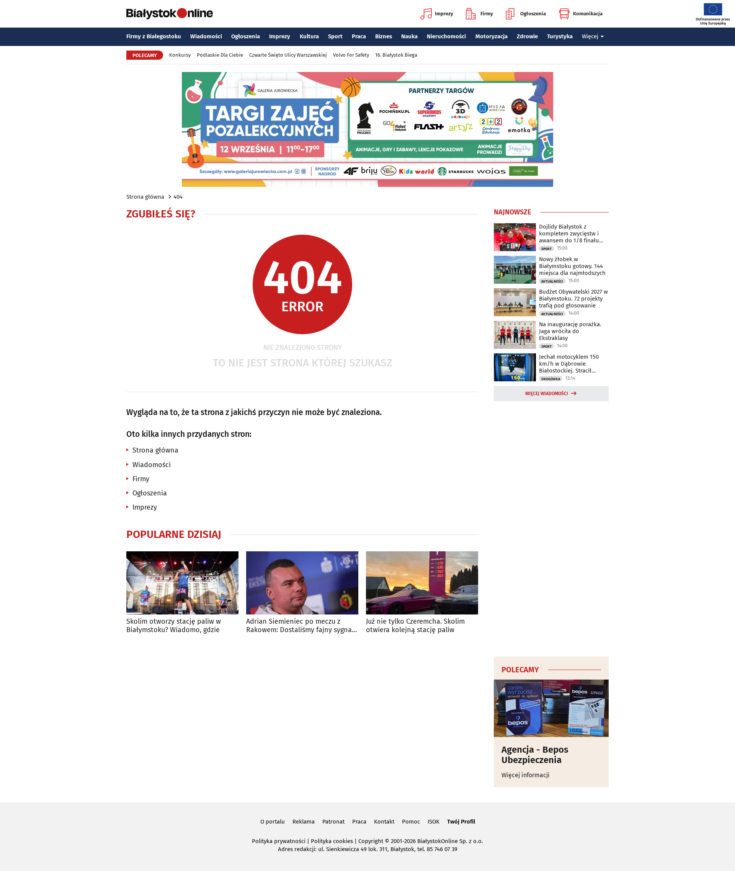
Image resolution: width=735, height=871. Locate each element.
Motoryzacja (491, 36)
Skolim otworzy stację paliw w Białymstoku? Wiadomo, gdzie (173, 626)
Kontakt (384, 821)
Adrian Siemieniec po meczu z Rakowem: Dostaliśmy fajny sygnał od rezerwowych (300, 626)
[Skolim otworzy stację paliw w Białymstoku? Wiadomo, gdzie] (182, 582)
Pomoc (411, 821)
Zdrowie (527, 36)
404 (178, 196)
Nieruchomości (446, 36)
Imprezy (444, 13)
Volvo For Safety (351, 54)
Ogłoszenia (533, 13)
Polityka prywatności (278, 841)
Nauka (409, 36)
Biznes (383, 36)
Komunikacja (588, 13)
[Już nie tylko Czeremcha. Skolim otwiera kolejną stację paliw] (422, 582)
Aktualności (552, 281)
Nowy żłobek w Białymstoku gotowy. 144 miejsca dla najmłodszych (572, 266)
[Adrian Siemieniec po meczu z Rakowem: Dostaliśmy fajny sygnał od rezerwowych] (302, 582)
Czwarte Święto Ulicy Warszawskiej (288, 54)
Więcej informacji (525, 775)
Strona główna (145, 196)
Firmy (486, 13)
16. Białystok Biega (396, 54)
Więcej (590, 36)
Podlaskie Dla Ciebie (220, 54)
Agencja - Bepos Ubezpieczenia (534, 755)
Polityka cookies (332, 841)
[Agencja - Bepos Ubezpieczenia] (551, 708)
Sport (335, 36)
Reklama (303, 821)
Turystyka (560, 36)
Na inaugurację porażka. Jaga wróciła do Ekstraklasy (570, 331)
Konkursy (180, 54)
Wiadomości (206, 36)
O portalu (272, 821)
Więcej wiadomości (546, 393)
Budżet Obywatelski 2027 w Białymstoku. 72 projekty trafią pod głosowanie (573, 298)
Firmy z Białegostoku (153, 36)
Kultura (309, 36)
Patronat (333, 821)
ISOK (433, 821)
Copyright (370, 841)
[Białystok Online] (169, 14)
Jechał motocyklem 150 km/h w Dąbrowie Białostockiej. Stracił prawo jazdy (569, 363)
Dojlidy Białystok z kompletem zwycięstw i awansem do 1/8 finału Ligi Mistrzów (569, 233)
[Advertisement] (551, 527)
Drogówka (550, 379)
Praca (359, 36)
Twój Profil (461, 821)
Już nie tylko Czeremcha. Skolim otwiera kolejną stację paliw (415, 626)
